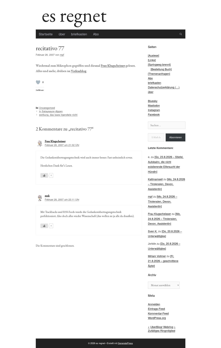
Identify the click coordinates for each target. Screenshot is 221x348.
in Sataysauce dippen (51, 111)
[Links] (152, 60)
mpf (150, 196)
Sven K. (152, 231)
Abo (96, 34)
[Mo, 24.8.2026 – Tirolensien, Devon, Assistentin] (166, 184)
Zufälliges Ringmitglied (161, 331)
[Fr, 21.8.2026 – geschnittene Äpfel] (163, 261)
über (62, 34)
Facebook (154, 114)
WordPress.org (157, 318)
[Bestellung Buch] (161, 69)
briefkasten (79, 34)
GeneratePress (125, 343)
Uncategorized (47, 108)
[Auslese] (153, 55)
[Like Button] (38, 82)
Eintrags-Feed (156, 309)
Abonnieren (175, 137)
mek (47, 195)
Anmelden (154, 304)
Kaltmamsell (155, 179)
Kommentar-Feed (158, 313)
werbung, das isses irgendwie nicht (58, 114)
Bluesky (152, 101)
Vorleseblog (78, 71)
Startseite (46, 34)
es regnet (74, 15)
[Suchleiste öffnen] (180, 34)
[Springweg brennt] (159, 64)
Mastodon (154, 105)
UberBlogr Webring (161, 327)
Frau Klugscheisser (113, 65)
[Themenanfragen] (159, 74)
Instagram (154, 110)
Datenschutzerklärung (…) (164, 87)
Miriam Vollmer (157, 256)
